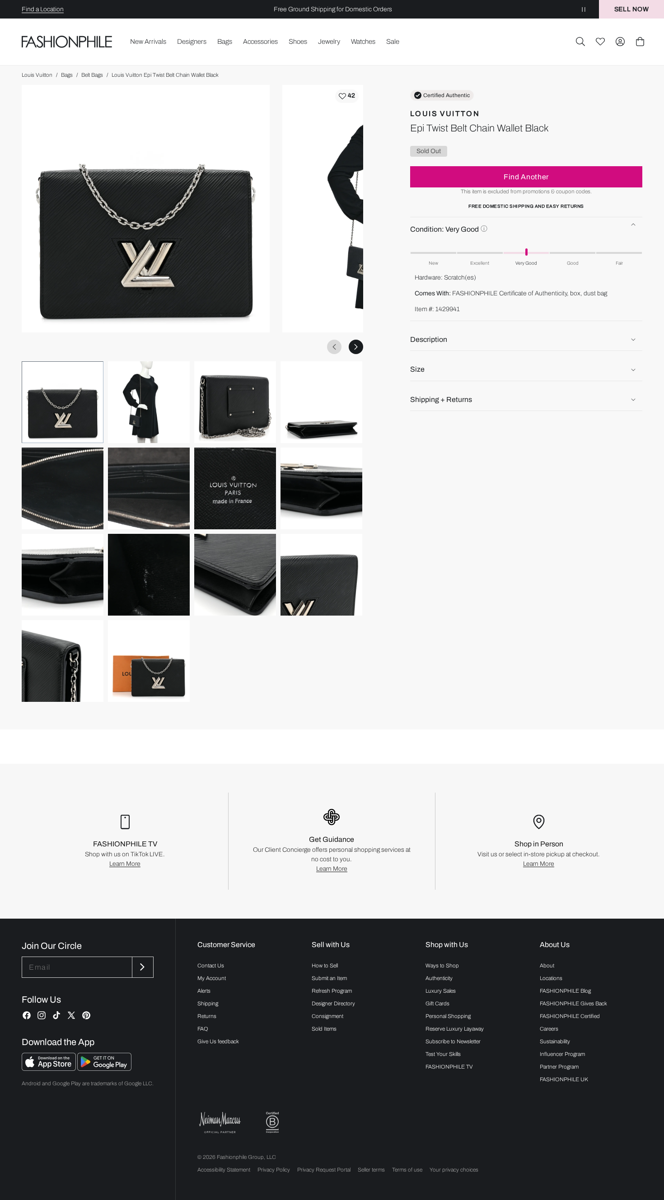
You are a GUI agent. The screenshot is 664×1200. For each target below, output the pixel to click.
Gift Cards (437, 1003)
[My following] (600, 42)
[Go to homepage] (67, 41)
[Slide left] (334, 347)
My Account (211, 978)
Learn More (124, 863)
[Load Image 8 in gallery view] (321, 488)
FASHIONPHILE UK (564, 1079)
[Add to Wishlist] (347, 96)
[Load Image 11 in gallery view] (235, 575)
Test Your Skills (443, 1054)
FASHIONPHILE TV (449, 1067)
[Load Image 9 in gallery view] (62, 575)
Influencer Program (562, 1054)
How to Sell (325, 965)
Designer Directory (333, 1003)
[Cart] (640, 42)
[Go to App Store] (49, 1068)
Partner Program (559, 1067)
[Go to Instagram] (42, 1015)
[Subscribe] (142, 967)
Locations (551, 978)
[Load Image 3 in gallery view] (235, 402)
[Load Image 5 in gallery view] (62, 488)
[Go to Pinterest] (86, 1015)
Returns (206, 1016)
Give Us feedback (218, 1041)
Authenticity (439, 978)
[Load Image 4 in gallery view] (321, 402)
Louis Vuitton (37, 75)
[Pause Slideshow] (583, 9)
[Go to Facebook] (27, 1015)
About (547, 965)
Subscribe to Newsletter (453, 1041)
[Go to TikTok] (56, 1015)
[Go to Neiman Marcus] (220, 1122)
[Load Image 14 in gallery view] (149, 661)
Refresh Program (332, 991)
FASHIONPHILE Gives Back (573, 1003)
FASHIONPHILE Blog (565, 991)
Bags (67, 75)
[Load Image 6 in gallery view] (149, 488)
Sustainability (555, 1041)
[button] (580, 42)
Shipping (207, 1003)
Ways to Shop (442, 965)
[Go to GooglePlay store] (104, 1068)
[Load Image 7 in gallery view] (235, 488)
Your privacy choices (454, 1170)
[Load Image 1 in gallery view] (62, 402)
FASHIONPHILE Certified (570, 1016)
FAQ (202, 1029)
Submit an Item (329, 978)
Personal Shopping (448, 1016)
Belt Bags (92, 75)
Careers (549, 1029)
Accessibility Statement (223, 1170)
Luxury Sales (441, 991)
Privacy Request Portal (324, 1170)
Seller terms (371, 1170)
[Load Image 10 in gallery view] (149, 575)
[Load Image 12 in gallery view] (321, 575)
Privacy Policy (273, 1170)
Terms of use (407, 1170)
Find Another (526, 177)
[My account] (620, 42)
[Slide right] (356, 347)
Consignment (327, 1016)
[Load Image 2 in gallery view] (149, 402)
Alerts (203, 991)
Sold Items (324, 1029)
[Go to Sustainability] (272, 1122)
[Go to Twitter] (71, 1015)
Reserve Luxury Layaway (455, 1029)
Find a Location (43, 9)
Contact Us (210, 965)
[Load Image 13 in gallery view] (62, 661)
